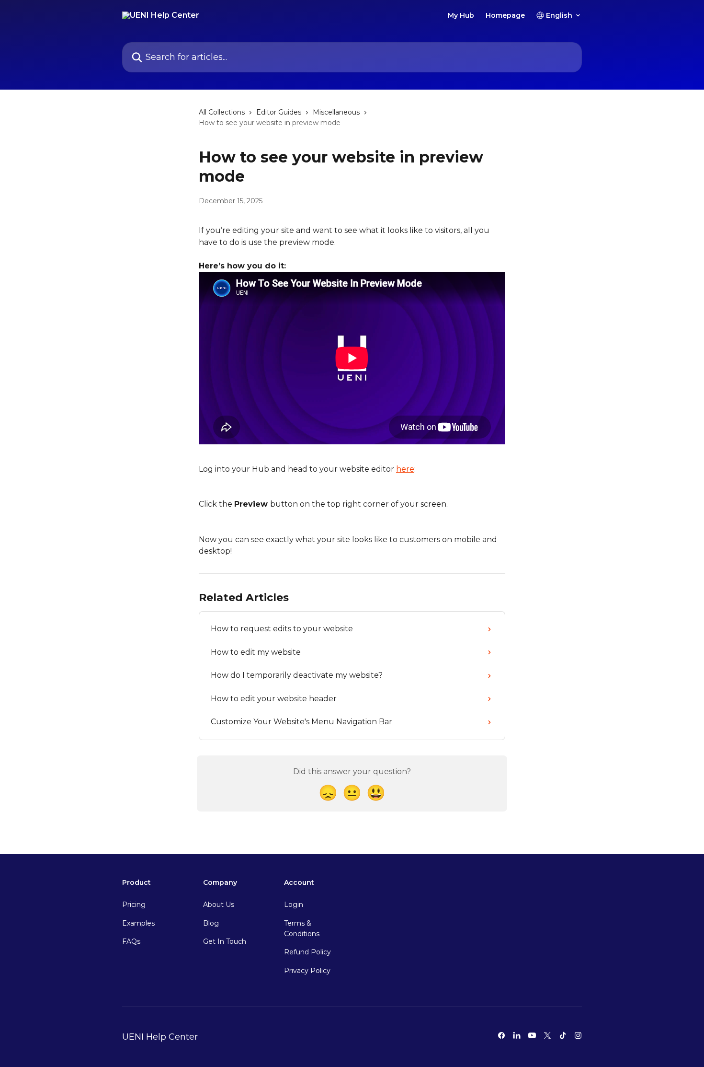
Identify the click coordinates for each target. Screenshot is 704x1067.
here (405, 469)
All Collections (222, 112)
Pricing (134, 904)
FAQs (131, 941)
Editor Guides (278, 112)
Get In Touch (224, 941)
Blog (211, 923)
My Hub (461, 15)
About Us (218, 904)
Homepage (505, 15)
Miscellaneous (336, 112)
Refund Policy (307, 952)
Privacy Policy (307, 970)
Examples (138, 923)
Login (293, 904)
